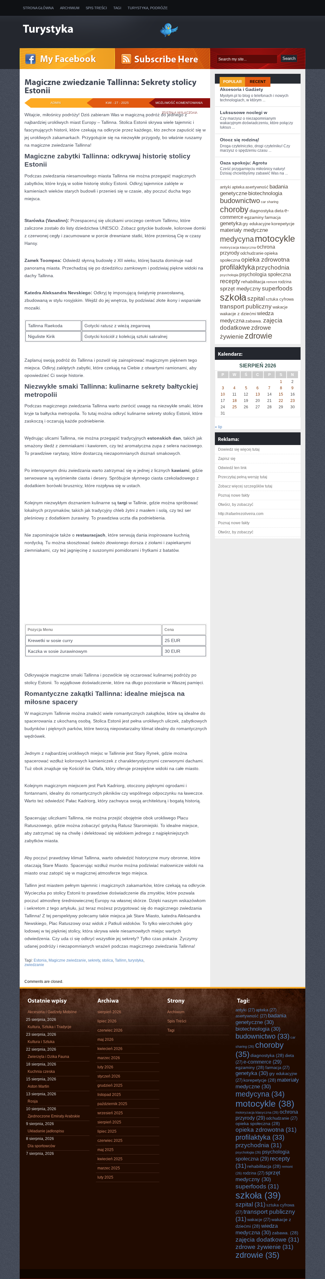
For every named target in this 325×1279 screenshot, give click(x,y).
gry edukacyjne (256, 223)
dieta (279, 210)
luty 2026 (105, 1067)
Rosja (33, 1101)
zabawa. (253, 320)
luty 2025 (105, 1177)
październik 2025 (112, 1104)
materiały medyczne (244, 230)
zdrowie (258, 335)
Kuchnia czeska (41, 1071)
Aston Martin (38, 1086)
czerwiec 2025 (110, 1140)
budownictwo (240, 201)
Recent (258, 82)
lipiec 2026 (106, 1021)
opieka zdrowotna (265, 259)
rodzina (284, 281)
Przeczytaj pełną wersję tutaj (242, 477)
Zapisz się (226, 458)
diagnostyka (261, 210)
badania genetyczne (260, 1018)
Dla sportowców (41, 1146)
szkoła (233, 297)
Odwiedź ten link (232, 468)
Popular (232, 82)
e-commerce (262, 1062)
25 (234, 407)
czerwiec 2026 (110, 1030)
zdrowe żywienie (264, 1246)
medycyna (237, 239)
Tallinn (120, 960)
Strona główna (38, 8)
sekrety (94, 960)
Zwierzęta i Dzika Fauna (48, 1056)
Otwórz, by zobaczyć (235, 504)
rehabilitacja (253, 281)
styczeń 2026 (108, 1076)
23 (292, 400)
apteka (238, 187)
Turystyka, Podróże (148, 8)
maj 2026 (105, 1039)
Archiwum (69, 8)
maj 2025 (105, 1150)
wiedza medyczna (256, 1229)
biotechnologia (265, 193)
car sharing (269, 202)
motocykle (275, 238)
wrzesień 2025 (110, 1113)
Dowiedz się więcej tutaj (239, 449)
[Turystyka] (86, 29)
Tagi (117, 8)
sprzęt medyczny (240, 288)
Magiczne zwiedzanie (67, 960)
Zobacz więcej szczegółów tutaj (245, 486)
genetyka (231, 223)
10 (223, 394)
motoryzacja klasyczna (238, 247)
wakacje (280, 307)
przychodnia (272, 267)
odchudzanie (251, 253)
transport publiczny (246, 306)
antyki (225, 187)
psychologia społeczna (265, 274)
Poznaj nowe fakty (233, 495)
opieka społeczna (257, 1123)
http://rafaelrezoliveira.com (240, 514)
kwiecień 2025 (110, 1159)
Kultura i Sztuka (41, 1042)
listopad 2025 (109, 1094)
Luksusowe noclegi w (243, 112)
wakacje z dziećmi (238, 313)
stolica (107, 960)
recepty (230, 280)
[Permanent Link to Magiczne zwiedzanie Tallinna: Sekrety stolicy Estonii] (111, 86)
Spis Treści (96, 8)
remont (271, 282)
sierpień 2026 (109, 1012)
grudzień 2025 (110, 1085)
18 (234, 400)
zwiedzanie (34, 965)
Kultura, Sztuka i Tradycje (49, 1027)
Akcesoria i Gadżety (241, 89)
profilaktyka (237, 267)
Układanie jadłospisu (46, 1131)
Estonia (40, 960)
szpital (256, 298)
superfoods (277, 288)
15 (281, 394)
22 (281, 400)
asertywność (257, 187)
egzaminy (254, 217)
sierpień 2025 (109, 1122)
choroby (234, 209)
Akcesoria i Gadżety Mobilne (52, 1012)
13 (257, 394)
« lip (218, 427)
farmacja (273, 217)
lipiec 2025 (106, 1131)
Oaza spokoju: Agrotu (243, 162)
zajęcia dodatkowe (267, 1239)
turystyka (135, 960)
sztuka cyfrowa (280, 299)
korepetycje (283, 223)
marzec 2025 (108, 1168)
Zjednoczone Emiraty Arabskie (54, 1116)
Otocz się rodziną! (239, 139)
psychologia (229, 275)
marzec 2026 (108, 1058)
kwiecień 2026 (110, 1049)
